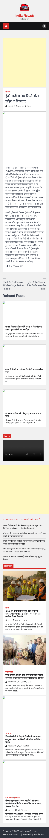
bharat (10, 106)
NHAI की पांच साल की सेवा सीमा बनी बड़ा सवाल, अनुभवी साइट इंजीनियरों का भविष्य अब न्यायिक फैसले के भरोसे (23, 527)
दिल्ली (7, 608)
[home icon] (6, 26)
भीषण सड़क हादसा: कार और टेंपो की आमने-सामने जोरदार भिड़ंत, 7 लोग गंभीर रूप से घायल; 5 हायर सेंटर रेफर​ (24, 550)
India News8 (24, 15)
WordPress (39, 834)
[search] (44, 26)
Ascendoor (16, 834)
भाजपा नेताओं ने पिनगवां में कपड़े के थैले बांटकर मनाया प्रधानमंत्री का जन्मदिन (23, 328)
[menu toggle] (12, 26)
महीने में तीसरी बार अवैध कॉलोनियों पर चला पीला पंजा (24, 371)
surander (11, 810)
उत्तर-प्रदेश (9, 672)
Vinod (10, 620)
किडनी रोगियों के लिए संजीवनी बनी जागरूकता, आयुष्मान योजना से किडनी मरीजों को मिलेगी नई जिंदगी (24, 542)
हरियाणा (7, 92)
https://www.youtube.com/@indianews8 (21, 519)
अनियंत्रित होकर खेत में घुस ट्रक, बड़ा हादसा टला (23, 414)
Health (8, 733)
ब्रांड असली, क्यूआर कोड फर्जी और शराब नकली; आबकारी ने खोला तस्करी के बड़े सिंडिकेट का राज (24, 676)
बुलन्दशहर (17, 797)
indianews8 (12, 681)
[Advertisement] (24, 62)
